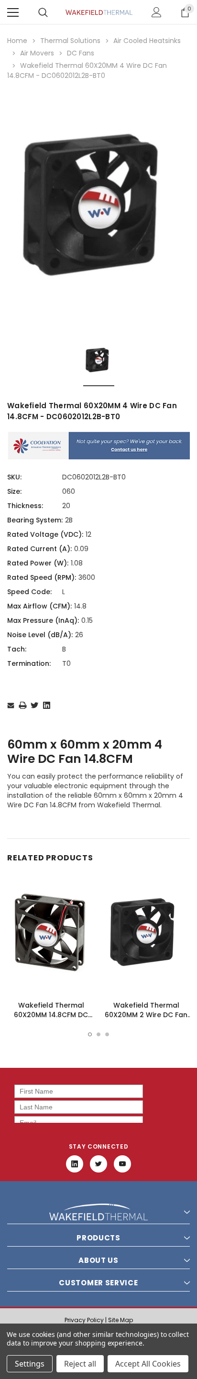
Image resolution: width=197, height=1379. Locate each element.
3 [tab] (107, 1034)
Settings (29, 1363)
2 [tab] (98, 1034)
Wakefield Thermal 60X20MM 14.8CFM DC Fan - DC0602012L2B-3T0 (51, 1014)
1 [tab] (90, 1034)
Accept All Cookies (148, 1363)
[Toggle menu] (13, 12)
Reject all (80, 1363)
